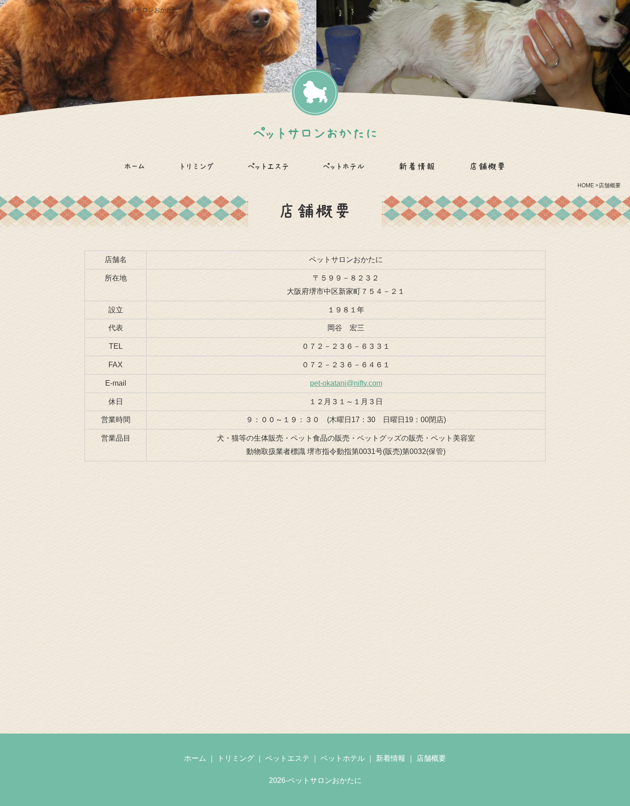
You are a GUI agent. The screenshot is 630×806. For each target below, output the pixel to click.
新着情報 (416, 166)
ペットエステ (268, 166)
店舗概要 (487, 166)
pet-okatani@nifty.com (346, 383)
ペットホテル (344, 166)
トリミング (196, 166)
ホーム (134, 166)
